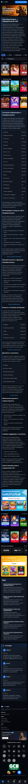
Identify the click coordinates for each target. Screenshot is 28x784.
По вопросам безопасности (5, 714)
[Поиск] (2, 58)
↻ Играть (14, 563)
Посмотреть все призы (14, 498)
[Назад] (24, 63)
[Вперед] (26, 63)
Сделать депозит (14, 395)
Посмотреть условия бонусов (14, 349)
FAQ (1, 725)
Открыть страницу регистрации (14, 256)
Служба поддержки (4, 718)
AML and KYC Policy (4, 727)
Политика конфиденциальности (5, 721)
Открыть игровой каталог (14, 304)
